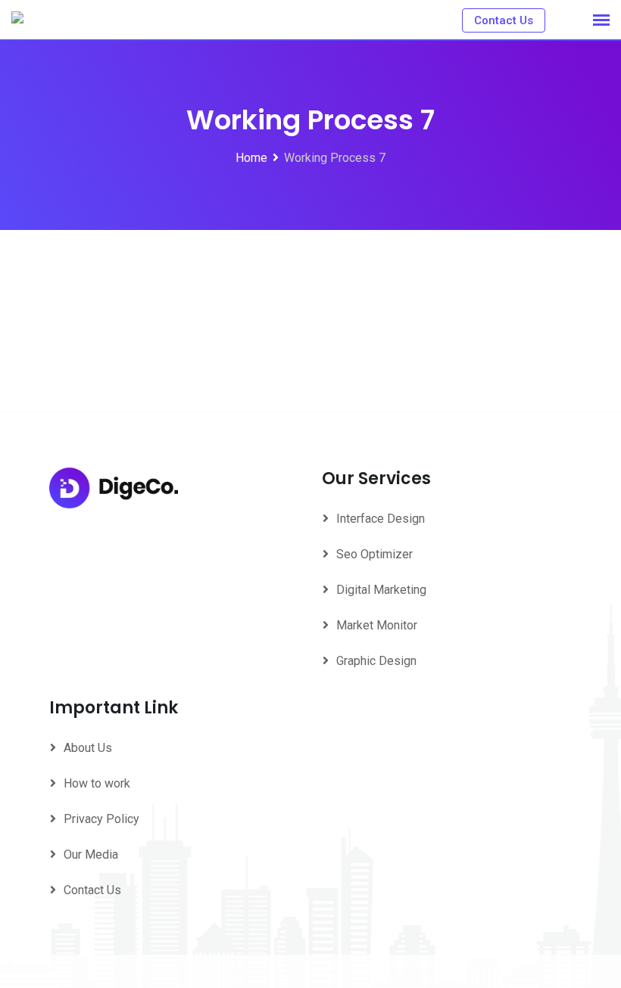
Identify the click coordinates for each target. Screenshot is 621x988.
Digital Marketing (381, 590)
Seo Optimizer (374, 554)
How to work (97, 783)
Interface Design (380, 518)
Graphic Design (376, 661)
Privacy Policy (101, 819)
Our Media (91, 854)
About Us (88, 748)
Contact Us (503, 20)
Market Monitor (376, 625)
